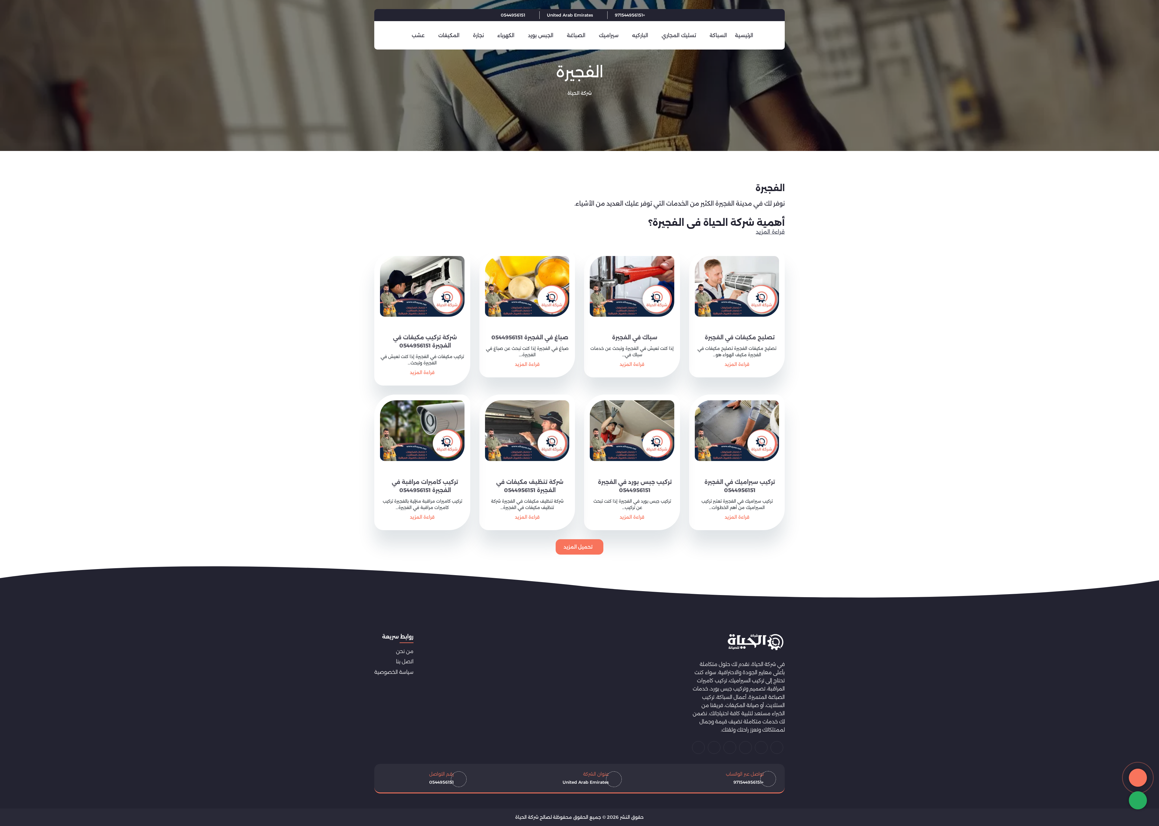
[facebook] (431, 15)
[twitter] (416, 15)
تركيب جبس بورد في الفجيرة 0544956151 (635, 486)
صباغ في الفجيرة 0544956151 (529, 337)
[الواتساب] (1138, 800)
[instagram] (714, 747)
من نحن (404, 651)
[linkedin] (386, 15)
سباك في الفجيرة (634, 337)
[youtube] (401, 15)
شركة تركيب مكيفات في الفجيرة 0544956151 (425, 341)
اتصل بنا (404, 661)
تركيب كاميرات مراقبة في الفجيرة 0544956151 (425, 486)
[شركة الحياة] (755, 642)
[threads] (698, 747)
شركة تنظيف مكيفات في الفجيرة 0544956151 (530, 486)
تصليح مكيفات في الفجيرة (740, 337)
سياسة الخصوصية (393, 672)
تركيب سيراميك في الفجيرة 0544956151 (739, 486)
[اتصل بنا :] (1138, 778)
